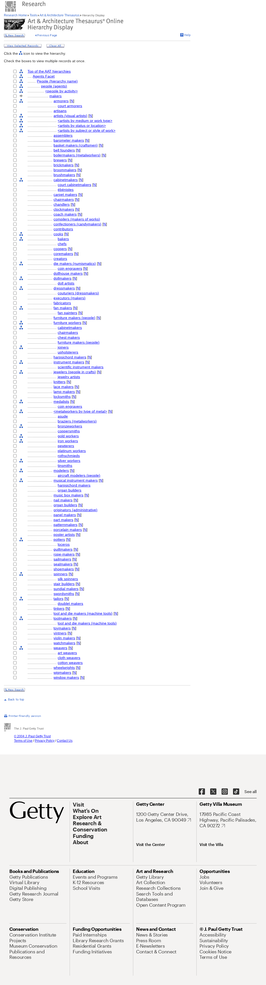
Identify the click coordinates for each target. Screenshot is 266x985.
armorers (61, 101)
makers (55, 96)
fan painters (67, 313)
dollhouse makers (68, 273)
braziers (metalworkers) (77, 421)
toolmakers (63, 618)
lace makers (64, 387)
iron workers (68, 441)
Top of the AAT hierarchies (49, 71)
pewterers (66, 446)
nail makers (63, 500)
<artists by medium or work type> (85, 121)
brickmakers (64, 165)
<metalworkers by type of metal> (80, 411)
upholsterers (68, 352)
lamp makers (64, 392)
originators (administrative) (75, 510)
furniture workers (67, 323)
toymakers (62, 628)
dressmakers (64, 288)
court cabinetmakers (74, 185)
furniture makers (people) (74, 318)
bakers (63, 239)
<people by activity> (61, 91)
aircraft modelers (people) (79, 475)
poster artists (64, 534)
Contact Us (64, 741)
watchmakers (64, 643)
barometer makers (69, 140)
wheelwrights (64, 667)
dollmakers (62, 278)
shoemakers (64, 569)
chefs (62, 244)
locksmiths (62, 396)
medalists (61, 401)
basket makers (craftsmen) (76, 145)
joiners (63, 347)
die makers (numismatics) (75, 263)
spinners (61, 574)
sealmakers (63, 564)
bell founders (64, 150)
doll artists (66, 283)
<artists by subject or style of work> (86, 130)
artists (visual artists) (70, 116)
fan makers (63, 308)
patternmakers (65, 525)
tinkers (59, 608)
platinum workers (72, 451)
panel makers (65, 515)
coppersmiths (69, 431)
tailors (58, 598)
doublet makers (70, 603)
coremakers (63, 254)
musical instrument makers (76, 480)
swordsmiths (64, 594)
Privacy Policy (45, 741)
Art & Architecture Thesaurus (59, 15)
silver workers (69, 461)
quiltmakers (63, 549)
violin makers (64, 638)
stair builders (64, 584)
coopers (60, 249)
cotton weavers (70, 663)
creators (60, 258)
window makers (66, 677)
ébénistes (66, 190)
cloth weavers (69, 658)
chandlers (62, 204)
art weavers (67, 653)
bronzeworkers (70, 426)
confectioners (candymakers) (77, 224)
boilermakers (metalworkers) (77, 155)
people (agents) (54, 86)
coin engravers (70, 268)
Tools (33, 15)
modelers (61, 470)
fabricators (62, 303)
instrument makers (69, 362)
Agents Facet (44, 76)
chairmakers (64, 199)
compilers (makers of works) (77, 219)
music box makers (68, 495)
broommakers (65, 170)
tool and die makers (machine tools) (83, 613)
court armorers (70, 106)
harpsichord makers (70, 357)
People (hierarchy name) (57, 81)
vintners (60, 633)
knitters (59, 382)
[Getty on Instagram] (225, 792)
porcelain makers (68, 530)
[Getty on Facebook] (202, 792)
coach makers (65, 214)
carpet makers (65, 194)
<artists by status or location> (82, 125)
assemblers (63, 135)
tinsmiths (65, 465)
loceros (64, 544)
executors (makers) (69, 298)
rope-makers (64, 554)
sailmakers (62, 559)
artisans (60, 111)
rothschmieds (69, 456)
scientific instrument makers (80, 367)
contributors (63, 229)
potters (59, 539)
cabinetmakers (66, 180)
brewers (60, 160)
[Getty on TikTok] (236, 792)
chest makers (69, 337)
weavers (60, 648)
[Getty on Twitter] (213, 792)
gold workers (68, 436)
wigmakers (62, 672)
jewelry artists (69, 377)
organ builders (69, 490)
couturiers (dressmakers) (78, 293)
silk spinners (68, 579)
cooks (58, 234)
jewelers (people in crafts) (75, 372)
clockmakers (64, 209)
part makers (63, 520)
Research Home (16, 15)
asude (63, 416)
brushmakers (64, 175)
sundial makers (66, 589)
